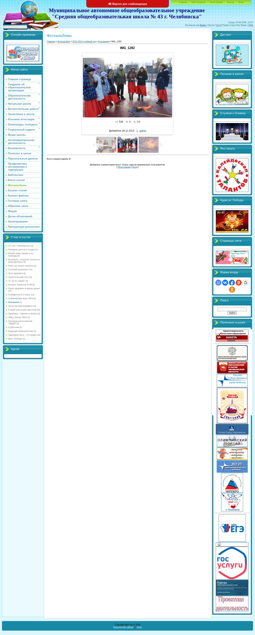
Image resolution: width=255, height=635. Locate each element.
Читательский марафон (20, 306)
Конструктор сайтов (123, 627)
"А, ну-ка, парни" (16, 281)
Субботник (13, 327)
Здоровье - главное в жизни (22, 313)
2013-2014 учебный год (84, 41)
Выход (230, 2)
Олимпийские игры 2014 (20, 298)
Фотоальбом (63, 41)
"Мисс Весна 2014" (17, 317)
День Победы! (15, 338)
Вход (240, 2)
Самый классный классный (22, 310)
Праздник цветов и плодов (21, 249)
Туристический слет (18, 277)
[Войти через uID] (218, 283)
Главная (183, 2)
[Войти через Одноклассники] (232, 290)
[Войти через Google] (245, 282)
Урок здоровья (15, 273)
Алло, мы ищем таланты (20, 265)
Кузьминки (13, 302)
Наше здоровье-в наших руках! (24, 288)
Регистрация (216, 2)
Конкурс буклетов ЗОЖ (20, 284)
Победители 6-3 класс (19, 294)
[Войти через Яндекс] (239, 283)
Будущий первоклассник (20, 331)
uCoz (139, 627)
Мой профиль (198, 2)
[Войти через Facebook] (232, 283)
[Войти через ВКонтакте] (225, 283)
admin (142, 130)
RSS (251, 25)
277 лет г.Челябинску (18, 246)
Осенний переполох (18, 269)
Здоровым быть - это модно (22, 335)
